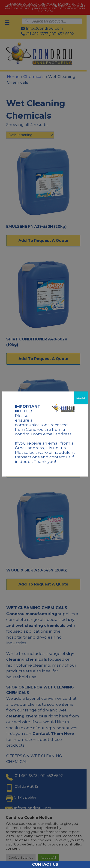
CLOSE (81, 397)
